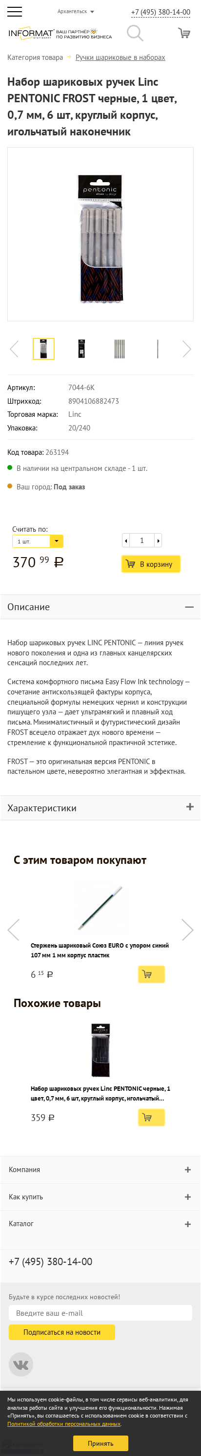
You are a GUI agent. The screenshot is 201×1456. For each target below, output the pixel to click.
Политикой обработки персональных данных (64, 1423)
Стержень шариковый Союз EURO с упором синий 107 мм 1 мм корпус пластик (100, 950)
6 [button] (135, 367)
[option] (100, 234)
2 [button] (76, 367)
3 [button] (91, 367)
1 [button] (61, 367)
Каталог (21, 1223)
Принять (101, 1443)
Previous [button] (14, 348)
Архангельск (72, 11)
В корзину (156, 564)
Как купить (26, 1196)
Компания (24, 1169)
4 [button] (105, 367)
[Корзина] (184, 32)
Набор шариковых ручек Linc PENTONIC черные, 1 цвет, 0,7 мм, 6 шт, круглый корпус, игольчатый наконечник (100, 1093)
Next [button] (186, 348)
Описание (28, 606)
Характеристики (42, 808)
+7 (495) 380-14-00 (160, 12)
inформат (60, 37)
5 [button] (120, 367)
